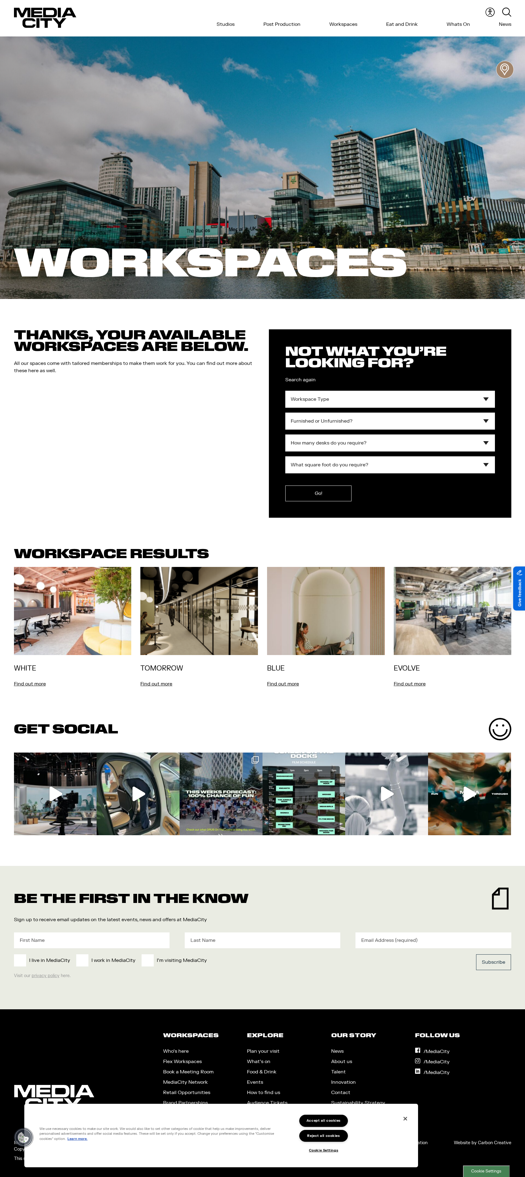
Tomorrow (161, 668)
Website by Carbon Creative (482, 1142)
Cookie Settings (486, 1171)
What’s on (258, 1062)
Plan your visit (263, 1051)
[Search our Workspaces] (505, 69)
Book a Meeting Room (188, 1072)
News (505, 24)
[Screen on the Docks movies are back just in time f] (303, 794)
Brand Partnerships (185, 1103)
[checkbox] (212, 960)
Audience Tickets (267, 1103)
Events (255, 1082)
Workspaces (343, 24)
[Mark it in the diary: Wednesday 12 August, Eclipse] (221, 794)
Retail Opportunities (186, 1092)
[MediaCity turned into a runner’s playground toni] (469, 794)
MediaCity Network (185, 1082)
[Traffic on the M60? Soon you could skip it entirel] (138, 794)
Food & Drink (261, 1072)
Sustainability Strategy (358, 1103)
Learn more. (77, 1139)
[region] (221, 1135)
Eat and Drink (402, 24)
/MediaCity (437, 1051)
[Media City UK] (45, 18)
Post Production (281, 24)
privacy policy (46, 975)
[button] (23, 1137)
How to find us (263, 1092)
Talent (338, 1072)
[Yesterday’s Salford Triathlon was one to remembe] (386, 794)
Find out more (30, 684)
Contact (340, 1092)
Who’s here (176, 1051)
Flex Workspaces (182, 1062)
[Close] (405, 1118)
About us (341, 1062)
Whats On (458, 24)
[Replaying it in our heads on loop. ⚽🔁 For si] (55, 794)
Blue (276, 668)
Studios (226, 24)
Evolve (407, 668)
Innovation (343, 1082)
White (25, 668)
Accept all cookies (324, 1120)
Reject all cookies (323, 1136)
